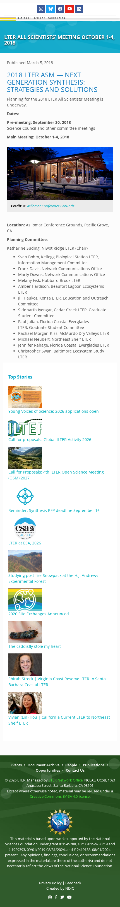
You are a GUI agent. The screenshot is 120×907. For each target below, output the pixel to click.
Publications (93, 764)
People (71, 764)
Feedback (73, 882)
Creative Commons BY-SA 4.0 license (60, 796)
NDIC (69, 888)
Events (16, 764)
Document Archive (43, 764)
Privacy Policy (50, 882)
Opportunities (48, 770)
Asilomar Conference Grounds (51, 205)
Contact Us (75, 770)
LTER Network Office (66, 780)
